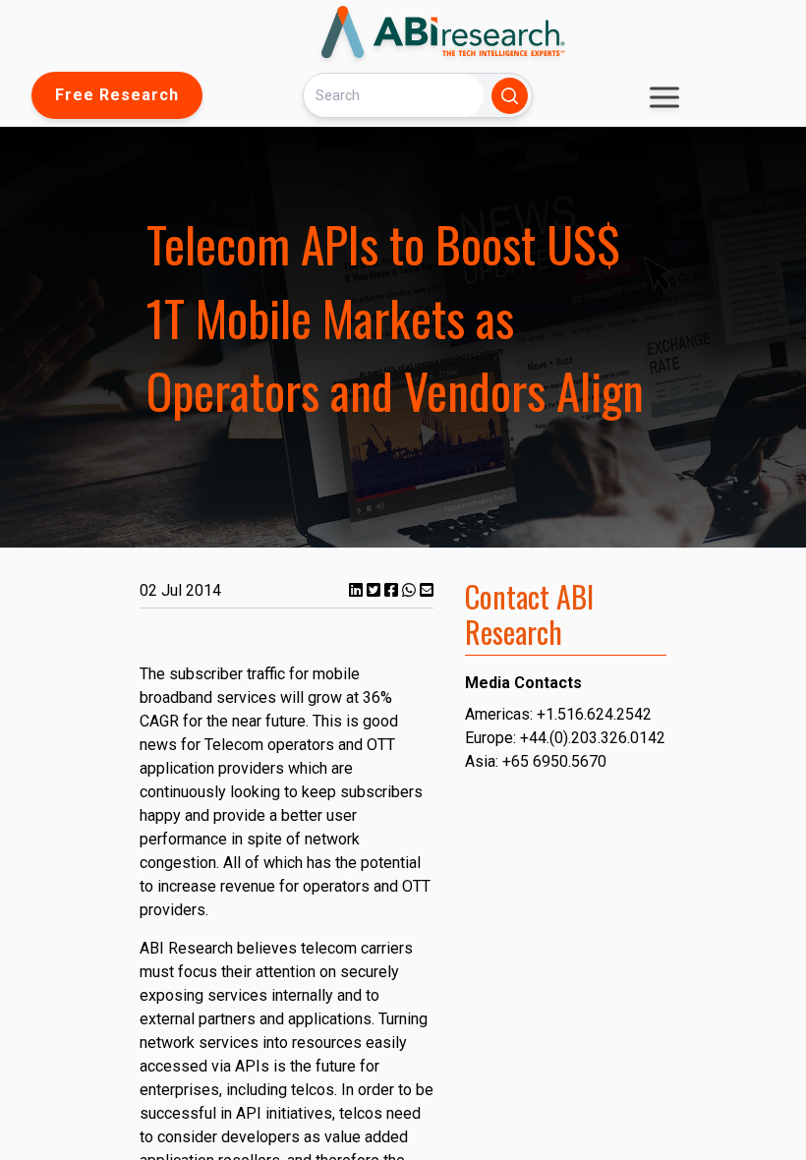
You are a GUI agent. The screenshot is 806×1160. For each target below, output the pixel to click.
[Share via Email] (426, 590)
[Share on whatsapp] (411, 590)
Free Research (117, 95)
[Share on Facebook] (393, 590)
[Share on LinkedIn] (358, 590)
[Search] (509, 96)
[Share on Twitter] (375, 590)
